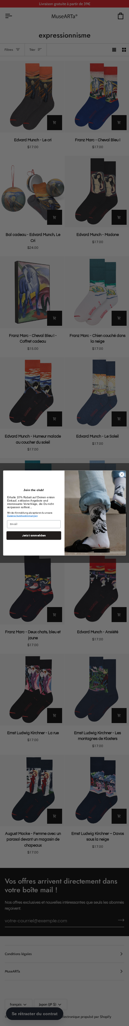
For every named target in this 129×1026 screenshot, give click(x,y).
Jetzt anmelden (34, 535)
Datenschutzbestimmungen (22, 515)
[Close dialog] (121, 474)
